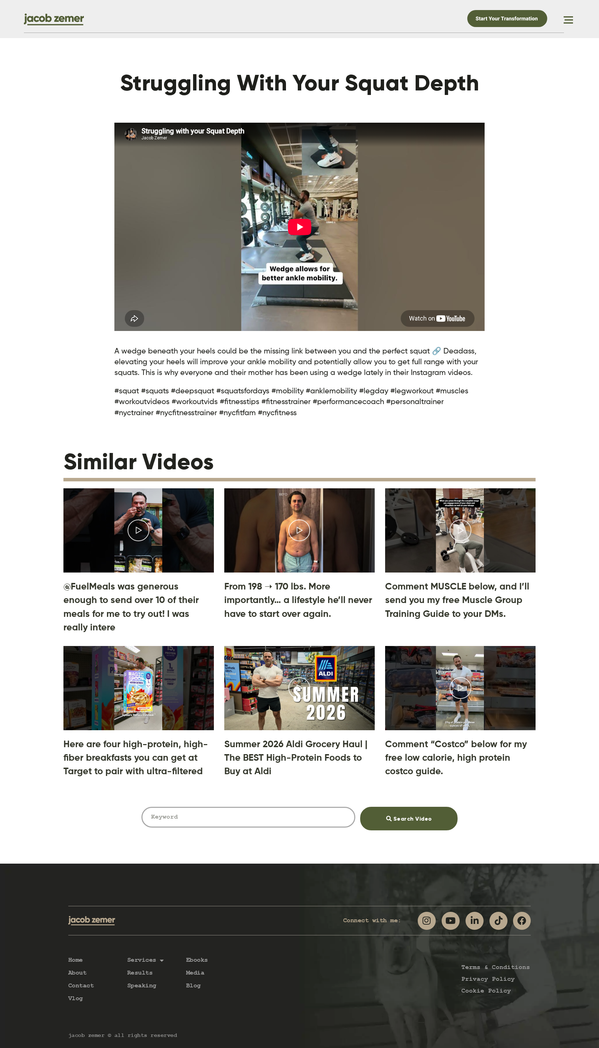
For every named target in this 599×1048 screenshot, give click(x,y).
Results (140, 973)
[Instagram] (427, 921)
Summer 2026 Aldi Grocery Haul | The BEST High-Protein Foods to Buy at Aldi (295, 757)
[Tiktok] (498, 921)
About (77, 973)
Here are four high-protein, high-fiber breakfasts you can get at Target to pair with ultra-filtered (135, 757)
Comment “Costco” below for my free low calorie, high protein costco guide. (456, 757)
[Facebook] (522, 921)
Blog (193, 986)
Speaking (141, 986)
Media (195, 973)
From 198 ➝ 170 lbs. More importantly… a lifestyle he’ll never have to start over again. (298, 599)
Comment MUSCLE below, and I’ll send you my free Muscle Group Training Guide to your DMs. (457, 599)
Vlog (75, 999)
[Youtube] (451, 921)
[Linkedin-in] (475, 921)
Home (75, 960)
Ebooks (197, 960)
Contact (81, 986)
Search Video (422, 814)
